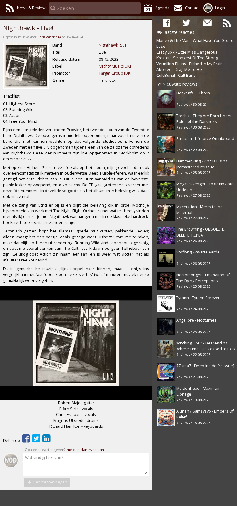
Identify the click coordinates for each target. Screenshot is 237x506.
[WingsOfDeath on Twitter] (186, 22)
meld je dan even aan (85, 449)
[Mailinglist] (207, 22)
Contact (192, 7)
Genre (58, 80)
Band (57, 45)
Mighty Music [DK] (115, 66)
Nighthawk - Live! (28, 27)
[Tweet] (36, 440)
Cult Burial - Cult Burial (176, 75)
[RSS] (227, 22)
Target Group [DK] (115, 73)
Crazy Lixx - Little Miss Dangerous (187, 52)
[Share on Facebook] (26, 440)
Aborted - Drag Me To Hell (180, 69)
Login (220, 7)
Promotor (61, 73)
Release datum (66, 59)
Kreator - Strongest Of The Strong (187, 57)
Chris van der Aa (49, 37)
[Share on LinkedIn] (46, 440)
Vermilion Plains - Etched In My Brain (189, 63)
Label (57, 66)
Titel (56, 52)
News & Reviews (32, 7)
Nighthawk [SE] (112, 45)
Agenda (162, 7)
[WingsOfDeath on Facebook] (166, 22)
